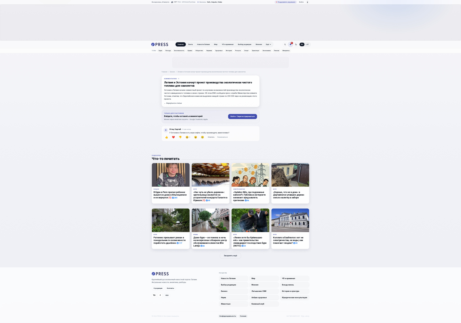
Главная (181, 44)
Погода (168, 50)
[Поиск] (285, 44)
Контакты (170, 288)
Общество (199, 50)
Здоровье (218, 50)
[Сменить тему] (296, 44)
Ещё (267, 44)
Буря (160, 50)
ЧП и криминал (228, 44)
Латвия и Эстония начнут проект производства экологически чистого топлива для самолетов (212, 72)
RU (302, 44)
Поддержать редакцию (285, 2)
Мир (215, 44)
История (229, 50)
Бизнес (172, 72)
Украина (209, 50)
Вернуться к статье (173, 103)
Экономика (267, 50)
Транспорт (255, 50)
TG (154, 295)
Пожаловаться (222, 137)
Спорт (246, 50)
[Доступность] (307, 2)
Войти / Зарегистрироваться (242, 116)
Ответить (211, 137)
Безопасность (179, 50)
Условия (243, 316)
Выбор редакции (244, 44)
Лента (190, 44)
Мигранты (286, 50)
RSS (167, 295)
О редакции (158, 288)
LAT (307, 44)
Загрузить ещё (230, 256)
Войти (301, 2)
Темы (154, 50)
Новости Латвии (203, 44)
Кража (190, 50)
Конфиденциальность (227, 316)
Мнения (259, 44)
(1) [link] (170, 197)
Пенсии (276, 50)
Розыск (238, 50)
